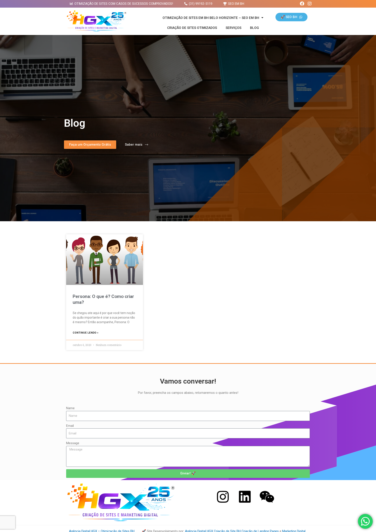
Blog (254, 28)
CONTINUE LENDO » (85, 332)
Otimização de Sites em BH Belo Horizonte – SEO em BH (211, 18)
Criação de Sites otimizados (192, 28)
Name (70, 408)
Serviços (233, 28)
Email (70, 426)
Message (72, 443)
